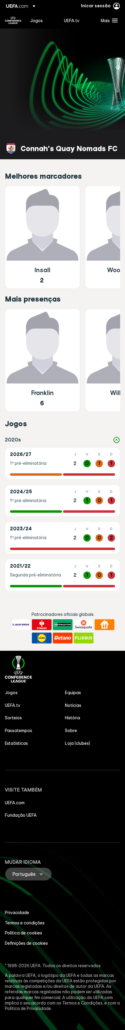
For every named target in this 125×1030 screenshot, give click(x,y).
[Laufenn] (21, 624)
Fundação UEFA (21, 815)
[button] (108, 20)
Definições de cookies (26, 943)
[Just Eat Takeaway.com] (104, 624)
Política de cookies (23, 932)
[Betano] (63, 638)
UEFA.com (15, 802)
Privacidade (17, 912)
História (72, 717)
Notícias (73, 705)
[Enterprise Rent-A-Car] (63, 624)
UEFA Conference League (13, 20)
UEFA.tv (12, 705)
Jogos (11, 692)
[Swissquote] (83, 624)
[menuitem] (42, 20)
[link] (36, 20)
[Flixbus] (83, 638)
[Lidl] (42, 638)
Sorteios (13, 717)
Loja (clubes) (77, 743)
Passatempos (18, 730)
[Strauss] (42, 624)
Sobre (71, 730)
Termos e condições (25, 922)
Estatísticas (16, 743)
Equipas (73, 692)
